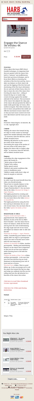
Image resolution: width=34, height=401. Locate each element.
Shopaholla (21, 388)
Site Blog (18, 2)
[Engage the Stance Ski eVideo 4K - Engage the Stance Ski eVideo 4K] (17, 31)
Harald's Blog (26, 2)
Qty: (5, 51)
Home (2, 2)
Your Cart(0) (28, 19)
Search (6, 2)
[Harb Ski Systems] (17, 10)
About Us (11, 2)
